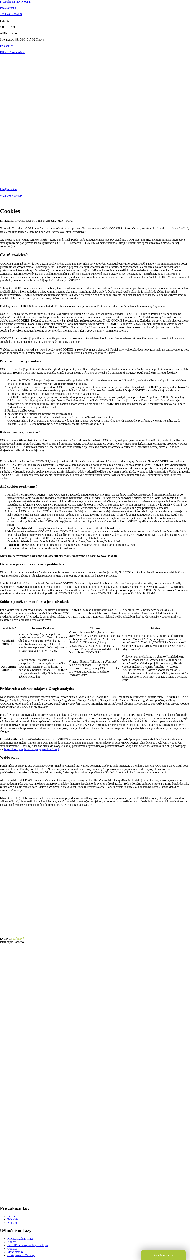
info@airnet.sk (8, 7)
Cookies (12, 1248)
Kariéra (11, 1241)
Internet (11, 1216)
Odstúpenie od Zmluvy (21, 1255)
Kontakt (12, 1222)
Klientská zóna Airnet (12, 52)
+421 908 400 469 (11, 14)
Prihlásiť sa (6, 45)
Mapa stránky (15, 1251)
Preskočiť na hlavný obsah (15, 1)
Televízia (12, 1219)
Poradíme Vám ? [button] (163, 1255)
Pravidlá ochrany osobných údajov (27, 1245)
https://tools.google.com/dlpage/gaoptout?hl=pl (31, 749)
